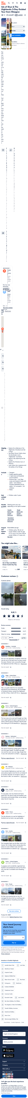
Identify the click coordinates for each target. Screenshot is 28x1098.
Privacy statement (5, 954)
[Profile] (25, 3)
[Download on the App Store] (8, 1056)
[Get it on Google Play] (8, 1050)
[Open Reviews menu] (25, 647)
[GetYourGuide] (3, 3)
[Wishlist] (13, 3)
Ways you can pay (7, 1072)
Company (5, 1065)
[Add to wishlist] (19, 547)
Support (4, 1061)
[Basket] (17, 3)
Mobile (4, 1047)
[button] (7, 15)
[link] (11, 559)
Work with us (6, 1069)
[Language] (21, 3)
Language (5, 1030)
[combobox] (14, 639)
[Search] (9, 3)
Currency (5, 1038)
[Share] (25, 15)
